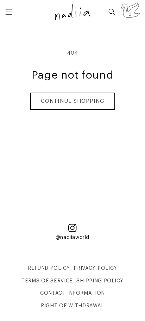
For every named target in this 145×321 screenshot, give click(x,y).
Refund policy (49, 268)
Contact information (72, 293)
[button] (9, 12)
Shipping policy (100, 281)
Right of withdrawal (72, 305)
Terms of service (47, 281)
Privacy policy (95, 268)
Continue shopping (73, 101)
